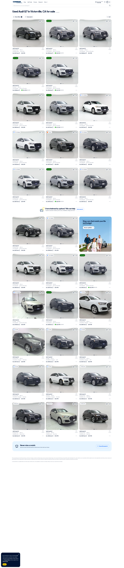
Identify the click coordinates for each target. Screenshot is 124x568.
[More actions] (42, 53)
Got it (4, 564)
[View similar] (40, 21)
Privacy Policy (7, 559)
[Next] (43, 33)
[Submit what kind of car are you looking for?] (110, 5)
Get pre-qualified (88, 227)
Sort (110, 17)
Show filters (18, 17)
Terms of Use (5, 561)
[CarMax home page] (17, 2)
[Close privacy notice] (19, 554)
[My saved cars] (104, 2)
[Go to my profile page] (108, 2)
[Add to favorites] (43, 21)
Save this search (103, 446)
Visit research (80, 209)
